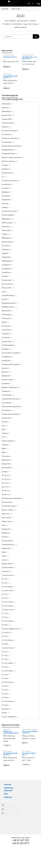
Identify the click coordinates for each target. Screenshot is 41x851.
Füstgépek (5, 249)
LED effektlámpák (8, 55)
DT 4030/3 (6, 632)
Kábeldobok (6, 460)
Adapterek (5, 391)
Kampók (5, 472)
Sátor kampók (7, 502)
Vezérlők (5, 276)
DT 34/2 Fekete (7, 663)
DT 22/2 (5, 594)
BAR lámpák (6, 311)
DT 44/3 (5, 690)
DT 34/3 (5, 667)
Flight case (5, 514)
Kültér (4, 452)
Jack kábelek (6, 403)
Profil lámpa (6, 326)
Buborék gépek (7, 242)
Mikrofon (5, 372)
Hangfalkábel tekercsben (11, 399)
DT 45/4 (5, 697)
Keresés (29, 3)
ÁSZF (6, 794)
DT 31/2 (4, 583)
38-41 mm (5, 483)
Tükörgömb (6, 333)
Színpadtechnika (8, 123)
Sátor (4, 525)
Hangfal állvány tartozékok (11, 146)
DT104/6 (5, 644)
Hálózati (5, 422)
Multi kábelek (6, 467)
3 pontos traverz (8, 610)
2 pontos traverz (8, 590)
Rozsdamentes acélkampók (11, 498)
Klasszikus (30, 55)
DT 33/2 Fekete (7, 621)
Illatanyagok (6, 230)
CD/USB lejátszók (8, 345)
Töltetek (5, 234)
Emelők (4, 713)
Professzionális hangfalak (11, 364)
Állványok (5, 107)
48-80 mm (5, 491)
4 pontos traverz (8, 648)
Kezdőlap (5, 9)
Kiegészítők (6, 199)
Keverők (5, 368)
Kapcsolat (7, 784)
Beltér (4, 448)
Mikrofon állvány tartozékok (11, 157)
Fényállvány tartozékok (10, 138)
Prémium (5, 537)
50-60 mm (5, 494)
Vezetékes (5, 383)
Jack (3, 426)
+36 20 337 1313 (20, 840)
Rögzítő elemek (7, 564)
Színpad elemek (7, 567)
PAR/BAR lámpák (8, 307)
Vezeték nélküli (7, 379)
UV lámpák (6, 337)
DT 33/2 (5, 617)
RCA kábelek (6, 410)
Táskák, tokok (7, 521)
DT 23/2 (5, 613)
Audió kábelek (7, 395)
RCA (3, 429)
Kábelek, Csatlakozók (9, 387)
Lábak (4, 556)
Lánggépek (6, 265)
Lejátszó (5, 207)
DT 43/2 (5, 625)
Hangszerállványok (8, 153)
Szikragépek (6, 269)
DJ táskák (5, 188)
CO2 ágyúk (6, 245)
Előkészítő (5, 709)
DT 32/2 (5, 598)
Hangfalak (5, 349)
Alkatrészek (6, 104)
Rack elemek (6, 517)
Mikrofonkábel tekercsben (11, 406)
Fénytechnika (7, 55)
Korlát (4, 552)
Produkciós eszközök (9, 211)
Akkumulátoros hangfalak (11, 353)
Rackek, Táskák (7, 510)
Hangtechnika (7, 119)
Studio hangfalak (8, 215)
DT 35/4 (5, 678)
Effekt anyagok (7, 74)
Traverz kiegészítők (9, 717)
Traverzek (5, 571)
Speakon (5, 433)
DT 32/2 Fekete (7, 602)
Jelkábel (5, 445)
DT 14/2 (4, 652)
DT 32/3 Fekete (7, 606)
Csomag (24, 55)
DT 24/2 (5, 655)
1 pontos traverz (7, 575)
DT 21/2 (4, 579)
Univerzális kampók (9, 506)
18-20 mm (5, 475)
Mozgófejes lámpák (9, 303)
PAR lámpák (6, 318)
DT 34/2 (5, 659)
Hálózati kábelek (8, 441)
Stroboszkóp (6, 330)
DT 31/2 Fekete (7, 587)
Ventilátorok (6, 272)
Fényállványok (7, 142)
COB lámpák (6, 314)
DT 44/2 (5, 686)
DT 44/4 (5, 694)
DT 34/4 (5, 674)
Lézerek (5, 299)
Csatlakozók (6, 418)
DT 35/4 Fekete (7, 682)
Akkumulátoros (7, 284)
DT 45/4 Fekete (7, 701)
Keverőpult (5, 196)
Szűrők (4, 322)
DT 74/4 (5, 636)
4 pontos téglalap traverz (11, 629)
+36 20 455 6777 (20, 843)
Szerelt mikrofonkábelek (10, 414)
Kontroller (5, 203)
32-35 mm (5, 479)
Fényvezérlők (6, 288)
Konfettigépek (7, 261)
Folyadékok (6, 226)
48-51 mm (5, 487)
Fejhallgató (5, 192)
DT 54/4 (5, 705)
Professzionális (7, 173)
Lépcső (4, 560)
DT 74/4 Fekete (7, 640)
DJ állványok (6, 134)
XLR (3, 437)
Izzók (4, 292)
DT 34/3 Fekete (7, 671)
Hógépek (5, 253)
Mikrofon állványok (8, 161)
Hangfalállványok (8, 150)
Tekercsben (6, 456)
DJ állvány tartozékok (9, 130)
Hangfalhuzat (6, 357)
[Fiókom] (33, 3)
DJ (3, 177)
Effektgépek (6, 111)
